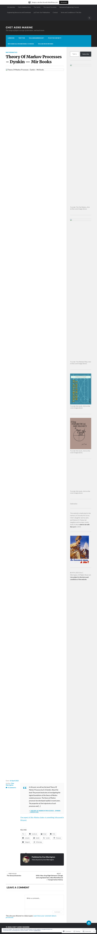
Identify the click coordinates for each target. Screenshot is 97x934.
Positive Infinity (54, 38)
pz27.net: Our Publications (42, 12)
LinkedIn (11, 38)
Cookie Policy (37, 930)
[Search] (89, 18)
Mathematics (11, 52)
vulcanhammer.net (36, 38)
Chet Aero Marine (19, 27)
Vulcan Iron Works (45, 44)
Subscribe (85, 54)
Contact (55, 12)
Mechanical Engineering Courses (69, 7)
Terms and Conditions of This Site (71, 12)
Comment (57, 912)
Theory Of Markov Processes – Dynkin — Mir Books (44, 811)
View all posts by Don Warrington (43, 859)
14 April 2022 (14, 781)
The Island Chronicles (49, 7)
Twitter (21, 38)
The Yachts (37, 7)
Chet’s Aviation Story (24, 7)
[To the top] (88, 923)
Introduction (11, 7)
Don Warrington (10, 784)
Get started (64, 2)
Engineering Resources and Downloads (19, 12)
